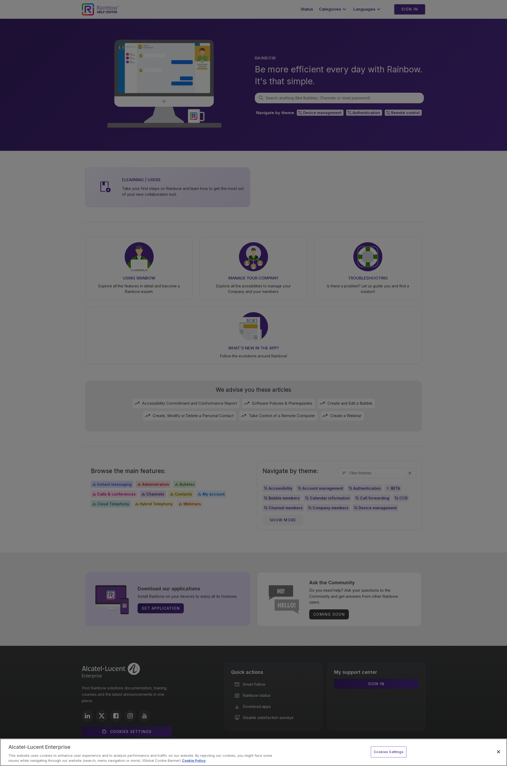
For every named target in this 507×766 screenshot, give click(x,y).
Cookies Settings (388, 752)
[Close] (498, 752)
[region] (253, 752)
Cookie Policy (194, 760)
